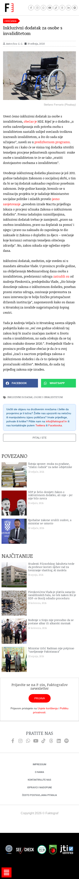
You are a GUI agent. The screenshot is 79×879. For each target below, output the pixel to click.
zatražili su (61, 276)
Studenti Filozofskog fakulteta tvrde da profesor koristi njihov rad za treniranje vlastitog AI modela (51, 567)
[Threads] (62, 8)
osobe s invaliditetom (48, 397)
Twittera (40, 425)
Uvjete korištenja (48, 708)
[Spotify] (74, 8)
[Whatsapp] (43, 8)
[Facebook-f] (31, 8)
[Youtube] (50, 8)
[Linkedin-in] (68, 8)
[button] (20, 383)
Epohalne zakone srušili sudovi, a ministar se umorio (49, 521)
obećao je (30, 121)
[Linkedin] (58, 740)
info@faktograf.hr (56, 421)
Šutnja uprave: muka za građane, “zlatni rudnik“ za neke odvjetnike (50, 465)
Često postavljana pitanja (39, 795)
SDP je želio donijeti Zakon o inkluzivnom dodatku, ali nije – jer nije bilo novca (50, 495)
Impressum (39, 764)
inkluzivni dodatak (20, 397)
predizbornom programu (52, 142)
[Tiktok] (56, 8)
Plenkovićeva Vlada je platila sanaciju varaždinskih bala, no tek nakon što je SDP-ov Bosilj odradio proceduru (52, 595)
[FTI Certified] (66, 850)
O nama (39, 772)
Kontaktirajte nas (39, 779)
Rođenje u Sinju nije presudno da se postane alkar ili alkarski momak (51, 621)
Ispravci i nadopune (39, 787)
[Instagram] (37, 8)
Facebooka (55, 425)
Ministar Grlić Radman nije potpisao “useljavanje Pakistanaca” (51, 649)
